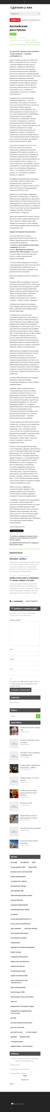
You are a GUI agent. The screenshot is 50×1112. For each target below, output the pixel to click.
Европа (13, 34)
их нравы (14, 914)
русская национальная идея (21, 1023)
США (33, 862)
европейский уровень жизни (21, 895)
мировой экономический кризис (23, 947)
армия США (32, 867)
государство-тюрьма (19, 881)
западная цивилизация (19, 905)
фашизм (14, 1037)
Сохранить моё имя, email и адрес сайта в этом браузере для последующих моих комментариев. (24, 683)
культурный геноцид (18, 938)
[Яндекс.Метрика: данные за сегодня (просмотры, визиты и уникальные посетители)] (17, 1104)
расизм (13, 1018)
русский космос (16, 1032)
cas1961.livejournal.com (17, 527)
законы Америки (17, 900)
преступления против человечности (19, 981)
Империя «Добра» (18, 558)
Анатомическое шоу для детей (30, 828)
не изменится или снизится (20, 1069)
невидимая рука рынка (19, 957)
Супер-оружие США (18, 867)
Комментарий (15, 620)
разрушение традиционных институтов (21, 1012)
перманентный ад (18, 966)
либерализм (15, 943)
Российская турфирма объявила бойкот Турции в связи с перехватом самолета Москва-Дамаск (24, 538)
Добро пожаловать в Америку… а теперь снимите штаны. (25, 579)
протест (14, 1001)
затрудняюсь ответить (19, 1073)
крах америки (16, 928)
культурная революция (19, 933)
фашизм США (25, 1037)
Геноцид (14, 862)
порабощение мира (18, 971)
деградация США (17, 891)
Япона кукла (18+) (26, 803)
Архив (11, 1084)
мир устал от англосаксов (18, 45)
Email (12, 659)
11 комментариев (24, 575)
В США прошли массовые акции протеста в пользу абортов (28, 792)
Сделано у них (21, 7)
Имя (11, 649)
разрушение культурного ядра (22, 1006)
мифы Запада (16, 952)
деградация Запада (18, 886)
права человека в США (19, 976)
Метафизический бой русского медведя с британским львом (24, 544)
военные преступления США (21, 872)
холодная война (17, 1042)
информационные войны (20, 910)
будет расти (16, 1065)
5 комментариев (23, 556)
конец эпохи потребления (20, 924)
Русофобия (24, 862)
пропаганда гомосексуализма (22, 997)
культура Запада (30, 928)
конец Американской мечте (21, 919)
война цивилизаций (18, 877)
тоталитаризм (31, 1032)
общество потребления (20, 961)
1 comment (21, 38)
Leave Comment (32, 601)
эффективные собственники (22, 1046)
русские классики (17, 1027)
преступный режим (33, 45)
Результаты (25, 1080)
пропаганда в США (18, 992)
